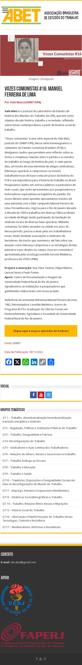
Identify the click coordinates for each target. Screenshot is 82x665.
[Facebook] (33, 394)
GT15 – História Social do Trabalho (23, 510)
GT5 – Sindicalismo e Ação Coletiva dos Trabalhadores (35, 447)
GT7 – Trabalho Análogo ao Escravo (24, 460)
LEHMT (17, 343)
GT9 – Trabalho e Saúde (17, 473)
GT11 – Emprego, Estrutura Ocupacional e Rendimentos (36, 490)
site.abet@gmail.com (23, 562)
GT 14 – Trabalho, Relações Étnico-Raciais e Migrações (35, 503)
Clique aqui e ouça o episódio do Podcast (41, 330)
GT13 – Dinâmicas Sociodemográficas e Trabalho (32, 497)
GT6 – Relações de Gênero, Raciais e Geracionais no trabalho (39, 454)
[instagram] (48, 394)
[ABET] (41, 14)
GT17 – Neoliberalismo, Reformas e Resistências (32, 527)
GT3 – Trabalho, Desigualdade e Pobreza (27, 434)
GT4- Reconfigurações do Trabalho (24, 441)
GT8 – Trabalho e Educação (19, 467)
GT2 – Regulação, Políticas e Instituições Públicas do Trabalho (40, 428)
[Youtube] (41, 394)
